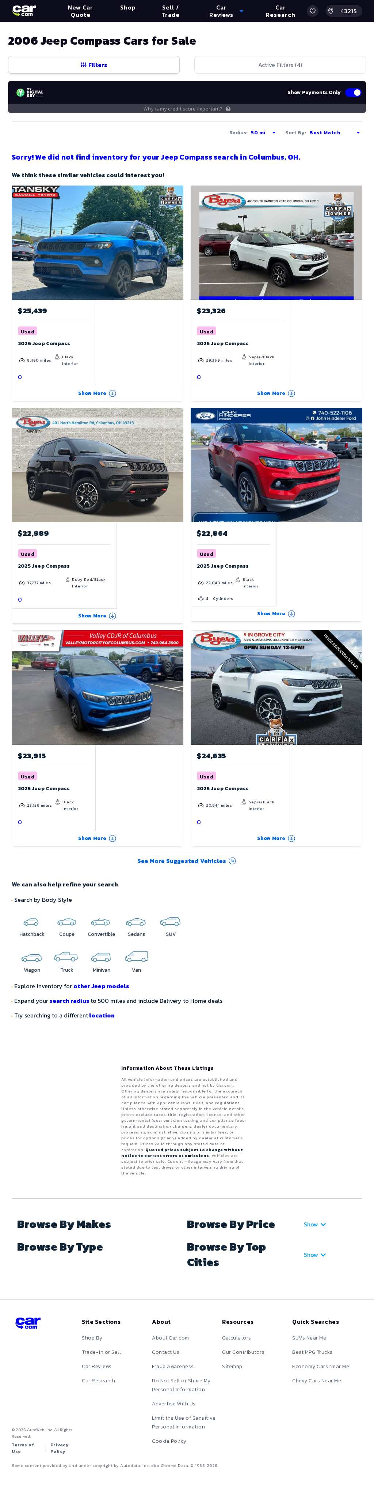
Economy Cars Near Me (320, 1366)
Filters (97, 64)
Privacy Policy (59, 1448)
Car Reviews (97, 1366)
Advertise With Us (174, 1404)
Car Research (98, 1381)
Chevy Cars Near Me (316, 1381)
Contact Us (165, 1352)
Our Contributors (243, 1352)
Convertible (101, 934)
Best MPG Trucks (312, 1352)
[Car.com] (24, 10)
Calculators (236, 1338)
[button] (312, 11)
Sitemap (232, 1366)
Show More (92, 393)
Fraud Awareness (173, 1366)
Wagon (32, 970)
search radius (69, 1000)
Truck (66, 970)
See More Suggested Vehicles (181, 860)
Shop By (92, 1338)
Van (136, 970)
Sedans (136, 934)
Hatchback (32, 934)
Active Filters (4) (280, 64)
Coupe (67, 934)
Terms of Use (23, 1448)
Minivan (101, 970)
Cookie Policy (169, 1441)
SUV (171, 934)
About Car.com (170, 1338)
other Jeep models (101, 986)
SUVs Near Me (309, 1338)
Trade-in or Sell (101, 1352)
